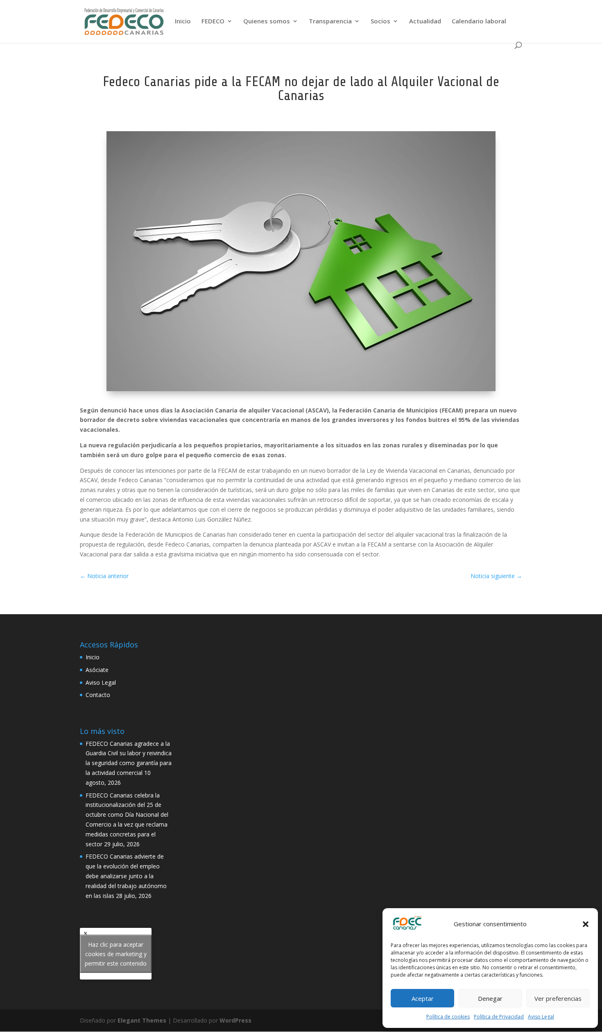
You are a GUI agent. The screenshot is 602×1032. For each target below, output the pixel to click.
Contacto (98, 695)
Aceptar (423, 998)
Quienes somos (266, 21)
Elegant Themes (142, 1020)
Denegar (490, 998)
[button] (586, 924)
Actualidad (425, 21)
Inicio (183, 21)
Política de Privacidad (499, 1016)
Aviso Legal (541, 1016)
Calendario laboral (479, 21)
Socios (380, 21)
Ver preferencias (558, 998)
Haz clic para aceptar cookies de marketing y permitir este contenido (116, 953)
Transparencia (330, 21)
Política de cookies (448, 1016)
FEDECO (212, 21)
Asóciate (97, 670)
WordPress (235, 1020)
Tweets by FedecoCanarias (116, 953)
